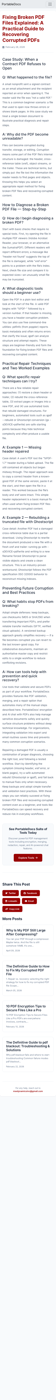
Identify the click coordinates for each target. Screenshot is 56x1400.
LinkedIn (12, 901)
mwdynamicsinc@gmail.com (28, 1091)
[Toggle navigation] (50, 4)
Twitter (12, 893)
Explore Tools (26, 857)
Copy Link (14, 909)
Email (31, 901)
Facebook (32, 893)
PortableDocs (11, 4)
